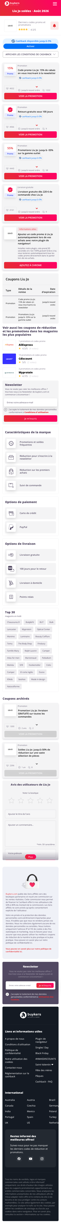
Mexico (31, 1111)
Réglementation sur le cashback (17, 1075)
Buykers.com (11, 894)
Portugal (9, 1116)
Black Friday (41, 1053)
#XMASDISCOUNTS (45, 1058)
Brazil (52, 1099)
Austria (31, 1099)
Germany (54, 1105)
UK (6, 1122)
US (28, 1122)
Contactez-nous (13, 1067)
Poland (53, 1111)
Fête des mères (43, 1070)
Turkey (52, 1116)
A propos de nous (14, 1038)
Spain (30, 1116)
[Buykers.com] (12, 3)
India (8, 1111)
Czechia (31, 1105)
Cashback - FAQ (43, 1081)
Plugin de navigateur (41, 1040)
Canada (9, 1105)
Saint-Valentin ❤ (44, 1064)
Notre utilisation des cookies (16, 1060)
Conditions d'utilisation (36, 412)
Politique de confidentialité (13, 1052)
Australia (10, 1099)
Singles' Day (41, 1047)
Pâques (39, 1075)
